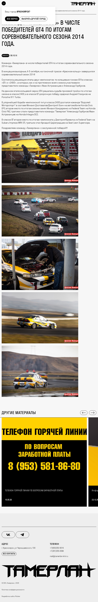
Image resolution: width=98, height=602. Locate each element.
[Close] (53, 9)
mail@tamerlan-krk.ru (59, 556)
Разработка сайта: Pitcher (11, 596)
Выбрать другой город (34, 18)
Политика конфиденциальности (13, 590)
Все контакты (9, 553)
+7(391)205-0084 (57, 551)
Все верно (12, 18)
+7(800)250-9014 (57, 548)
